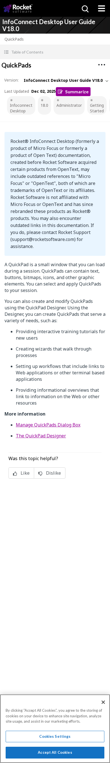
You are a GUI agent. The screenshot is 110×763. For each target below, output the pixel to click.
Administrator (69, 105)
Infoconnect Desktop (21, 108)
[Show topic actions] (101, 64)
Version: (11, 80)
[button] (55, 52)
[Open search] (84, 8)
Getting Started (97, 108)
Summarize (77, 91)
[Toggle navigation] (101, 8)
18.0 (44, 105)
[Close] (103, 702)
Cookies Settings (55, 736)
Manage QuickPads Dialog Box (48, 425)
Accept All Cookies (55, 752)
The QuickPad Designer (41, 436)
